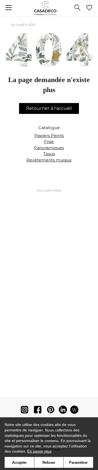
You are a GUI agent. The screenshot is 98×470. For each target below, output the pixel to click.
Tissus (49, 153)
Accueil (17, 24)
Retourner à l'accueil (49, 108)
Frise (49, 141)
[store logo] (49, 8)
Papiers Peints (49, 135)
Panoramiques (49, 147)
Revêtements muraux (49, 160)
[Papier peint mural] (74, 411)
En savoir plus (39, 451)
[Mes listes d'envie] (89, 8)
